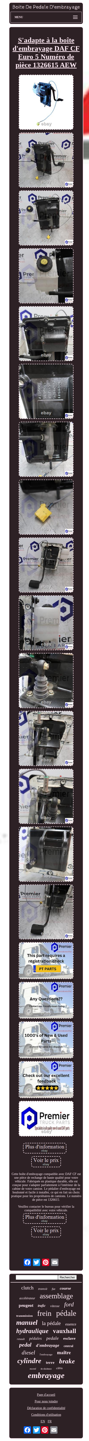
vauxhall (64, 1331)
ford (69, 1304)
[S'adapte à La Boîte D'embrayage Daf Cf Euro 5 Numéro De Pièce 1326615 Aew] (46, 103)
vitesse (55, 1306)
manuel (26, 1322)
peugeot (26, 1305)
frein (44, 1313)
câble (59, 1368)
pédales (35, 1338)
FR (50, 1421)
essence (70, 1324)
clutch (27, 1288)
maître (64, 1352)
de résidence (46, 1369)
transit (42, 1288)
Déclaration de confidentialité (46, 1408)
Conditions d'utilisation (46, 1414)
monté (33, 1368)
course (65, 1288)
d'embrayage (47, 1345)
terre (50, 1362)
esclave (69, 1338)
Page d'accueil (46, 1394)
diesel (28, 1352)
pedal (25, 1345)
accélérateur (27, 1298)
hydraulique (32, 1330)
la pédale (51, 1323)
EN (43, 1421)
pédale (66, 1313)
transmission (24, 1315)
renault (21, 1339)
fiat (53, 1289)
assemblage (56, 1296)
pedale (52, 1338)
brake (67, 1361)
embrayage (46, 1375)
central (68, 1346)
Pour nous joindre (46, 1401)
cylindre (29, 1361)
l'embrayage (46, 1354)
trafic (42, 1305)
